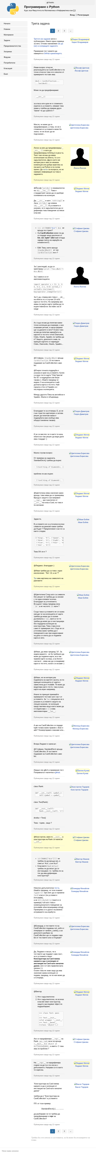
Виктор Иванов (81, 862)
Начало (7, 23)
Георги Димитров (81, 326)
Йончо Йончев (80, 168)
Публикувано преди (47, 59)
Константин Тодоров (79, 790)
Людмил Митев (81, 191)
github (57, 772)
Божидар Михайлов (79, 891)
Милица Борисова (80, 729)
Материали (8, 35)
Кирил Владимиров (80, 42)
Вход (72, 15)
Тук (35, 578)
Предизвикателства (12, 46)
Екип (6, 74)
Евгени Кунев (82, 773)
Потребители (9, 63)
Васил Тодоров (81, 1087)
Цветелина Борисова (79, 128)
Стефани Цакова (81, 231)
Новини (7, 29)
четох (45, 169)
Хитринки (8, 51)
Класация (8, 68)
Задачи (7, 40)
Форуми (7, 57)
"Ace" (53, 228)
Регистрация (83, 15)
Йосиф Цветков (81, 71)
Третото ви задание (42, 39)
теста (56, 888)
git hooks (50, 2)
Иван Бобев (83, 522)
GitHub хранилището (53, 53)
